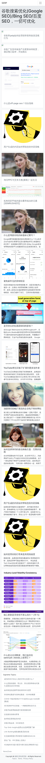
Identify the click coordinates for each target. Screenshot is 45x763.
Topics (14, 758)
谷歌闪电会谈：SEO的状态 (14, 723)
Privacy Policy (28, 758)
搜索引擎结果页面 (20, 756)
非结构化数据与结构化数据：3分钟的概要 (19, 694)
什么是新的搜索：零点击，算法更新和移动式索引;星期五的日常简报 (21, 684)
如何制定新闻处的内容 (12, 719)
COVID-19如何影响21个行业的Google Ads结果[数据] (22, 700)
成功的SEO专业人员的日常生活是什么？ (19, 679)
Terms (20, 758)
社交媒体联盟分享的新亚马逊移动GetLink (19, 736)
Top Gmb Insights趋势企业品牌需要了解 (19, 727)
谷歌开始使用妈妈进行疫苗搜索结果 (17, 710)
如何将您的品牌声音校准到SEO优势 (17, 690)
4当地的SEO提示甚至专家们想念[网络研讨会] (21, 745)
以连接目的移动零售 (11, 714)
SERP (4, 3)
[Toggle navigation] (40, 3)
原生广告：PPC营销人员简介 (15, 740)
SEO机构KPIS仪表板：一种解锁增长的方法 (20, 706)
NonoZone (7, 751)
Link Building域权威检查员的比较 (16, 732)
